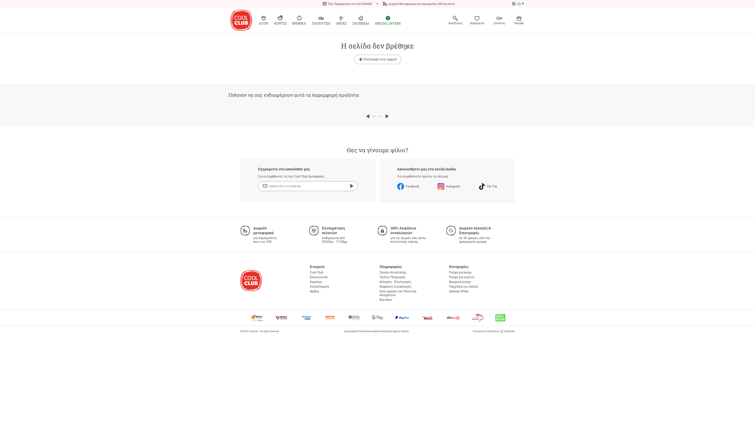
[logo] (241, 20)
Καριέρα (316, 282)
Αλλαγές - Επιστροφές (395, 282)
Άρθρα (314, 291)
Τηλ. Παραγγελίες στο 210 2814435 (350, 4)
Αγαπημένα (477, 23)
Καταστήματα (319, 286)
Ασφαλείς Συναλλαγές (395, 286)
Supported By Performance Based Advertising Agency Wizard (376, 331)
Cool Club (316, 272)
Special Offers (459, 291)
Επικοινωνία (319, 277)
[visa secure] (307, 318)
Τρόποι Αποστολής (392, 272)
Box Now (385, 300)
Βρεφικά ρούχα (460, 282)
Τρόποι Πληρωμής (392, 277)
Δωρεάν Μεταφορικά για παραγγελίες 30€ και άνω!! (421, 4)
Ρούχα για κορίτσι (461, 277)
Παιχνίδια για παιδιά (463, 286)
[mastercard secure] (330, 318)
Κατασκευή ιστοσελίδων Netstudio (494, 331)
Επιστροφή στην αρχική (380, 59)
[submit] (351, 186)
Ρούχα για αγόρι (460, 272)
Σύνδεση (499, 23)
